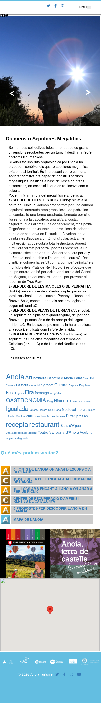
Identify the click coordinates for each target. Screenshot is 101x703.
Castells (22, 384)
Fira (29, 392)
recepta (17, 424)
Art (28, 377)
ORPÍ (29, 416)
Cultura (61, 385)
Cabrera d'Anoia (60, 377)
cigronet (47, 384)
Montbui (20, 416)
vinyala (10, 438)
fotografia (55, 393)
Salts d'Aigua (70, 425)
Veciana (86, 432)
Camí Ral (88, 378)
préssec (82, 415)
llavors (43, 409)
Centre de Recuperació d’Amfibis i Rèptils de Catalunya (46, 500)
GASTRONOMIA (26, 400)
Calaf (78, 377)
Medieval (69, 409)
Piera (71, 416)
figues (20, 393)
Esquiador (85, 385)
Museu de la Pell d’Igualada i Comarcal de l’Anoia (52, 480)
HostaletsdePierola (80, 401)
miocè (91, 409)
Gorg (50, 401)
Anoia (15, 376)
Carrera (10, 385)
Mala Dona (54, 409)
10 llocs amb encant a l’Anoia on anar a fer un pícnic (52, 490)
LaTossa (34, 409)
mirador (10, 416)
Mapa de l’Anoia (28, 519)
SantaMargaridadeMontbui (21, 432)
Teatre (43, 432)
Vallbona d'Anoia (64, 432)
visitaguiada (21, 438)
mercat (82, 409)
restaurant (44, 424)
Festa (11, 392)
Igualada (17, 408)
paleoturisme (57, 416)
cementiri (34, 385)
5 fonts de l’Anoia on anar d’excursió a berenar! (52, 470)
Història (61, 400)
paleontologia (41, 416)
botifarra (39, 377)
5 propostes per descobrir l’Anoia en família (50, 509)
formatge (42, 392)
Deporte (73, 385)
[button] (50, 610)
